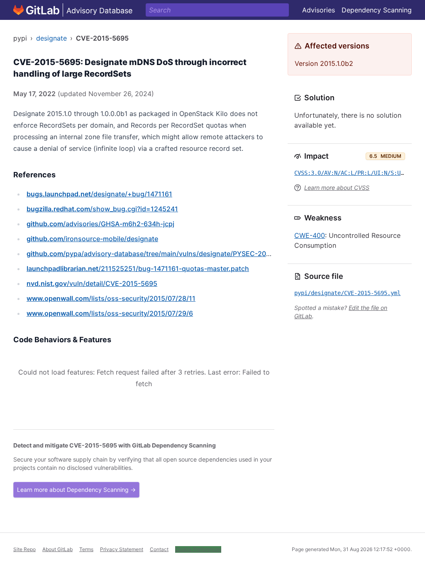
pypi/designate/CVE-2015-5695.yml (347, 293)
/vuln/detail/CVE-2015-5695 (92, 283)
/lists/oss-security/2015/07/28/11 (111, 298)
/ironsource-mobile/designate (92, 239)
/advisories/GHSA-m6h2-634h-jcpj (100, 224)
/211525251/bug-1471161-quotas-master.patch (138, 268)
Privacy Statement (121, 549)
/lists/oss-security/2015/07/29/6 (110, 313)
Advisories (318, 10)
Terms (86, 549)
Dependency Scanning (377, 10)
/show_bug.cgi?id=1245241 (102, 209)
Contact (159, 549)
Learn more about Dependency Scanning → (76, 489)
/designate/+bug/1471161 (99, 194)
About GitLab (57, 549)
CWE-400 (309, 235)
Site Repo (24, 549)
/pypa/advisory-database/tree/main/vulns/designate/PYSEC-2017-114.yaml (165, 253)
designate (51, 38)
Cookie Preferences (198, 549)
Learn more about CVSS (336, 187)
